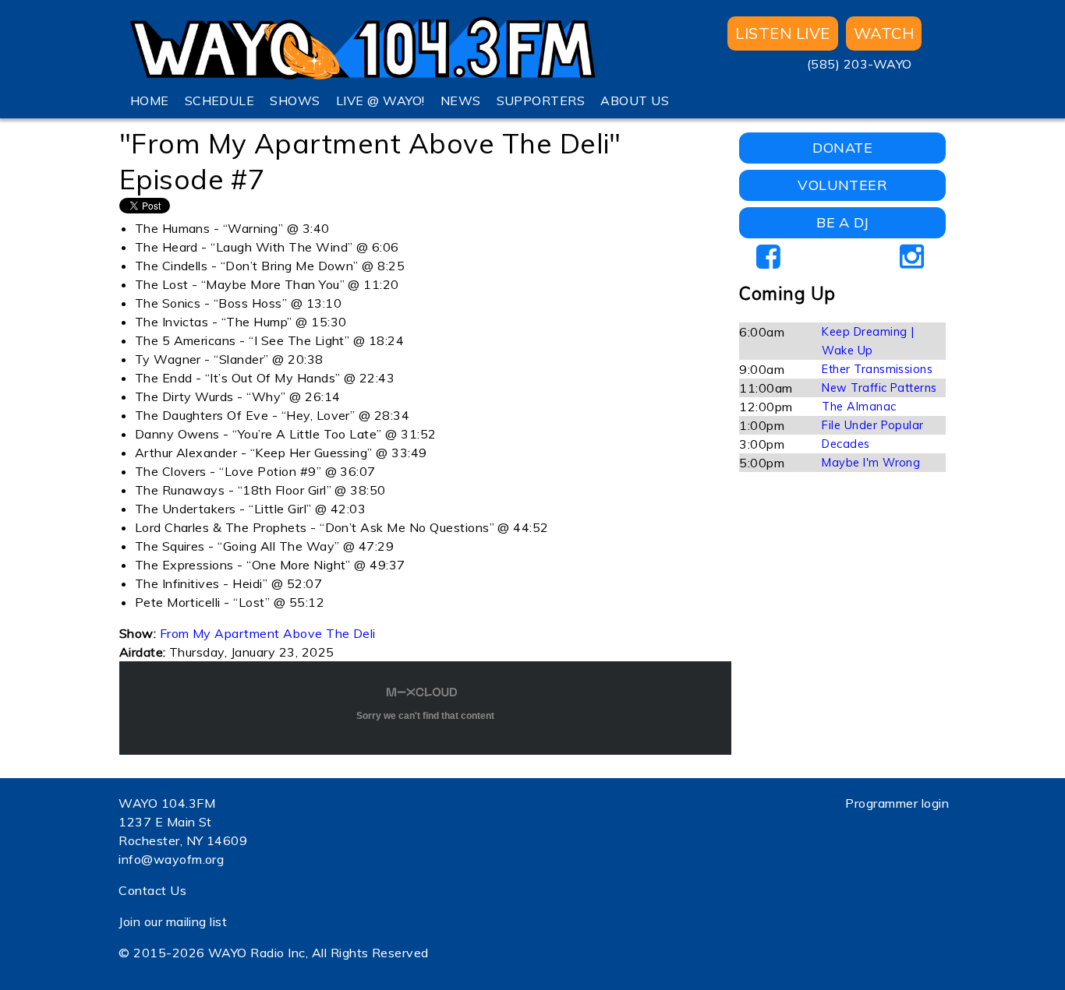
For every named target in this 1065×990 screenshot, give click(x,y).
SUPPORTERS (541, 100)
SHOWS (295, 100)
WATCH (884, 33)
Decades (845, 444)
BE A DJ (842, 222)
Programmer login (897, 803)
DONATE (842, 148)
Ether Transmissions (877, 369)
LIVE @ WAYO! (380, 100)
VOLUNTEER (842, 185)
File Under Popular (873, 425)
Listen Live (782, 33)
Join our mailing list (173, 921)
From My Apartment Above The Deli (268, 633)
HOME (149, 100)
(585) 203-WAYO (859, 64)
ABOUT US (634, 100)
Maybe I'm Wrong (871, 463)
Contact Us (152, 890)
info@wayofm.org (171, 859)
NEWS (461, 100)
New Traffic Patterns (879, 388)
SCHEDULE (220, 100)
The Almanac (859, 407)
